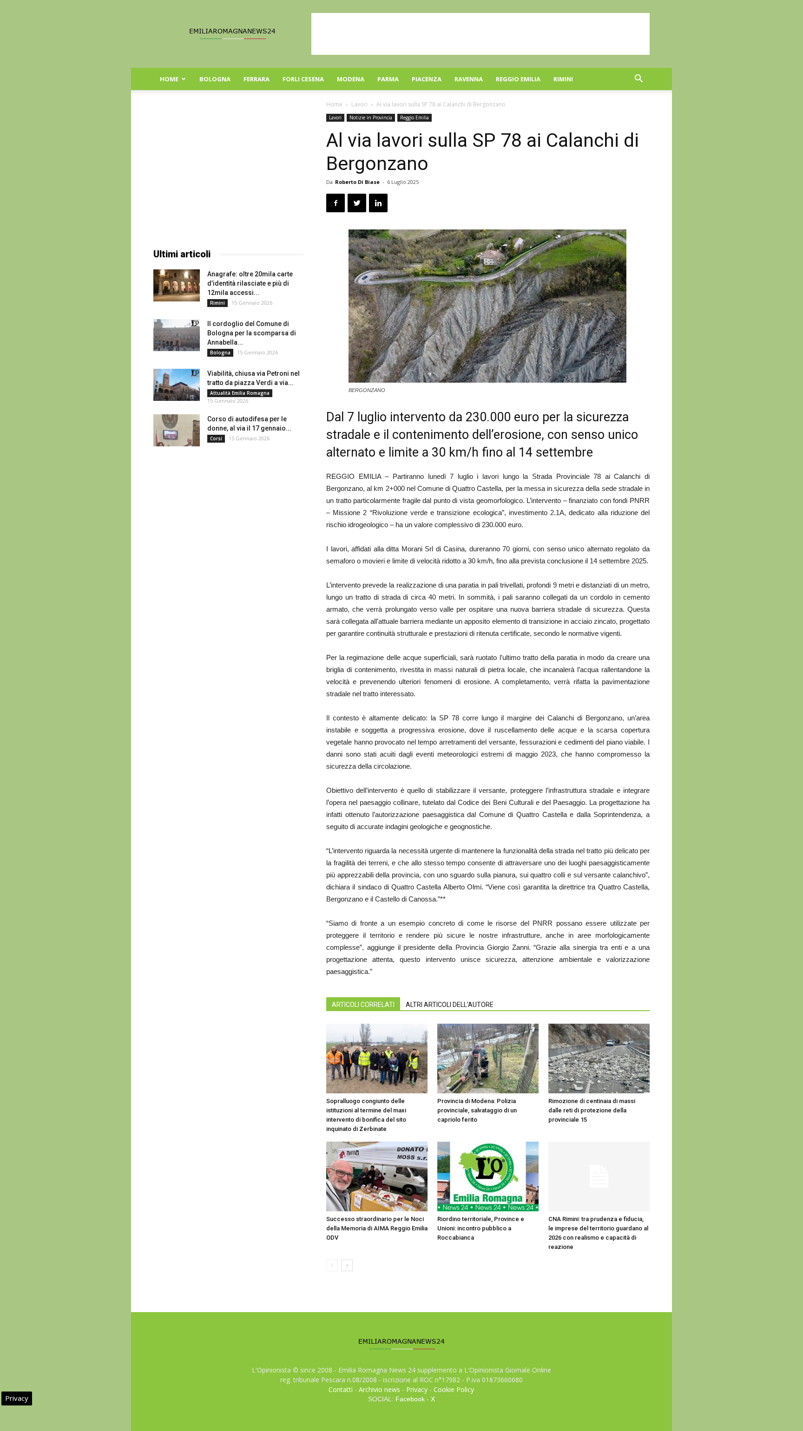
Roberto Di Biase (357, 181)
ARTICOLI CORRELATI (363, 1004)
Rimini (563, 79)
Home (169, 79)
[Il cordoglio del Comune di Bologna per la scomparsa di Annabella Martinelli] (176, 335)
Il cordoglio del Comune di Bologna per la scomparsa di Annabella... (251, 333)
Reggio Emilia (518, 79)
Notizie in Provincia (370, 117)
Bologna (214, 79)
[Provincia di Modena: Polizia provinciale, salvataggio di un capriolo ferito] (488, 1058)
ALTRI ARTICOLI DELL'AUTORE (450, 1004)
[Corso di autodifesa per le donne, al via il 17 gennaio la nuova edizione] (176, 430)
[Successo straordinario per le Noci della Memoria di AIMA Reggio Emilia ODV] (377, 1176)
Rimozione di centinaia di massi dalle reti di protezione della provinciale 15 (591, 1110)
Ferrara (257, 79)
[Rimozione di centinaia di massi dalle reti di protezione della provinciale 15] (599, 1058)
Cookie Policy (454, 1389)
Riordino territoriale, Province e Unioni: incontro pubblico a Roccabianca (480, 1228)
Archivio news (379, 1389)
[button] (638, 79)
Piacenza (426, 79)
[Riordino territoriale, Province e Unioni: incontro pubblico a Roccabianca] (488, 1176)
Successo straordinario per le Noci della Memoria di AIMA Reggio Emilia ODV (377, 1228)
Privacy (417, 1389)
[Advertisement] (480, 34)
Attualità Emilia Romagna (240, 393)
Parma (388, 79)
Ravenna (468, 79)
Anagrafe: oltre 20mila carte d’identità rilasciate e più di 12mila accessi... (250, 283)
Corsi (216, 438)
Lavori (359, 104)
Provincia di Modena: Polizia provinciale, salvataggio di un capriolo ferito (477, 1110)
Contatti (341, 1389)
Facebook (410, 1399)
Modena (350, 79)
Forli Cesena (303, 79)
